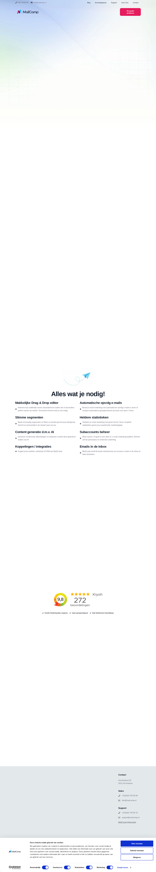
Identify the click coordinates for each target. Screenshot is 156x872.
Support (114, 3)
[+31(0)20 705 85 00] (119, 796)
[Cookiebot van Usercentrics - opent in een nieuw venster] (15, 867)
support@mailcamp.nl (131, 817)
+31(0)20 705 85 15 (130, 813)
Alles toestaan (137, 844)
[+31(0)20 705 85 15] (119, 813)
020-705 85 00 (23, 2)
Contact (136, 3)
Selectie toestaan (137, 850)
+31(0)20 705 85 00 (130, 796)
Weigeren (137, 857)
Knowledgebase (101, 3)
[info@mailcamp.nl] (32, 2)
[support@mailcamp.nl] (119, 817)
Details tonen (122, 867)
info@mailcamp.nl (39, 2)
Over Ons (124, 3)
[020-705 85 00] (16, 2)
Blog (88, 3)
